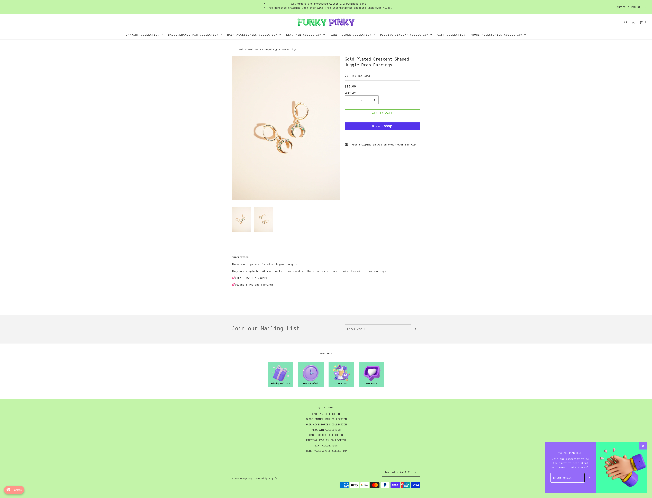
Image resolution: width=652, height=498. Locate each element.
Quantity (350, 92)
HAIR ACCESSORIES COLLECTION (326, 424)
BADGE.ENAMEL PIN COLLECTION (326, 419)
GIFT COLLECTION (451, 34)
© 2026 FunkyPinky (242, 478)
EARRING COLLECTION (326, 414)
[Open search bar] (626, 22)
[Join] (415, 329)
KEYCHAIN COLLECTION (326, 429)
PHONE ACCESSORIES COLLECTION (326, 450)
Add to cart (382, 113)
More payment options (382, 134)
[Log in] (633, 22)
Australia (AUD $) (629, 7)
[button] (241, 219)
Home (234, 49)
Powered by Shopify (266, 478)
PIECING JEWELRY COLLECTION (326, 440)
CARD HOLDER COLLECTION (326, 435)
